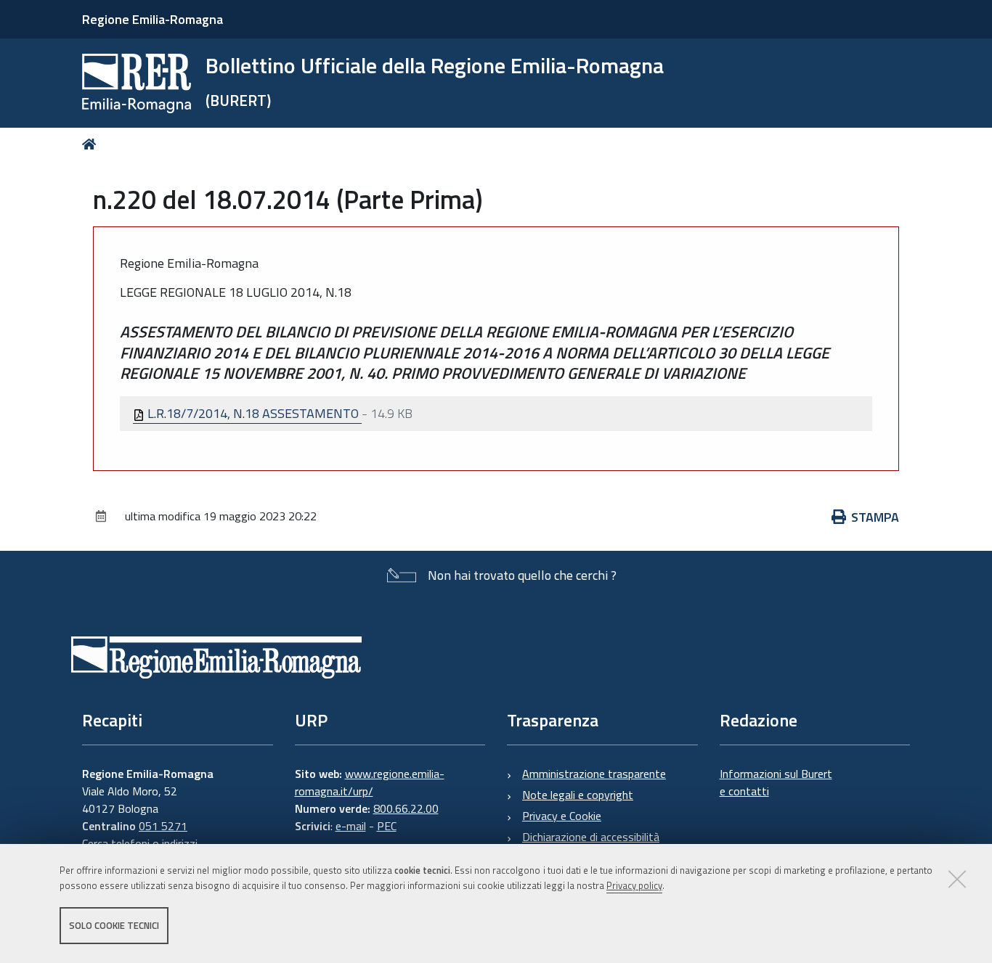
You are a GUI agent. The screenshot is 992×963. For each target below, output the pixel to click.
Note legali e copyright (577, 794)
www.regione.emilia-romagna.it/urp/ (369, 782)
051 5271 (163, 826)
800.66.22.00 (406, 808)
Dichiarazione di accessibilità (590, 836)
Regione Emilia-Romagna (152, 19)
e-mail (351, 826)
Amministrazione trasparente (594, 773)
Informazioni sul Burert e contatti (776, 782)
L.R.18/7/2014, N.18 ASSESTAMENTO (253, 413)
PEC (387, 826)
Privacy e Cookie (561, 815)
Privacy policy (634, 885)
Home (92, 144)
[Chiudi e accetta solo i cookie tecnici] (957, 878)
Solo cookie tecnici (114, 925)
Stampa (875, 517)
